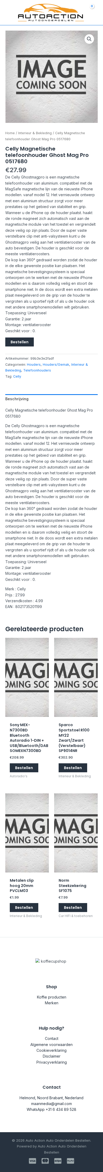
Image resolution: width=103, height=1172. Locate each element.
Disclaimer (51, 1056)
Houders (34, 364)
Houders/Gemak (56, 364)
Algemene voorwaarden (51, 1044)
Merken (51, 1003)
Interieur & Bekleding (35, 133)
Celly (17, 376)
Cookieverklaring (51, 1050)
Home (10, 133)
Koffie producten (51, 997)
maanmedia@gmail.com (51, 1103)
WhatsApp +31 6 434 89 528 (51, 1109)
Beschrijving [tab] (17, 399)
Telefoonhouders (37, 370)
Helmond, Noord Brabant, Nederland (51, 1098)
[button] (89, 39)
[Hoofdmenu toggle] (7, 12)
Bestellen (20, 342)
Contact (51, 1038)
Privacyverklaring (51, 1062)
